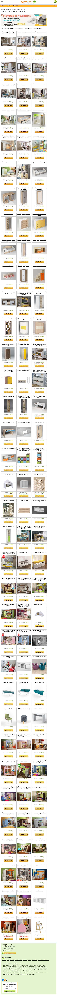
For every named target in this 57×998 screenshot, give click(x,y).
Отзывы (9, 5)
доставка (24, 960)
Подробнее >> (8, 53)
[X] (6, 980)
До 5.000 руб (10, 28)
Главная (2, 9)
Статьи (20, 960)
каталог (12, 960)
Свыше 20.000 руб (37, 28)
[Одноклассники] (4, 980)
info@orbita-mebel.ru (6, 957)
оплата (29, 960)
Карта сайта (46, 960)
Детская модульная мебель (9, 9)
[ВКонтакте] (3, 980)
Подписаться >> (9, 991)
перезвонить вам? (10, 953)
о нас (2, 5)
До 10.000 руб (19, 28)
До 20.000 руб (28, 28)
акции (16, 960)
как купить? (34, 960)
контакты (16, 5)
